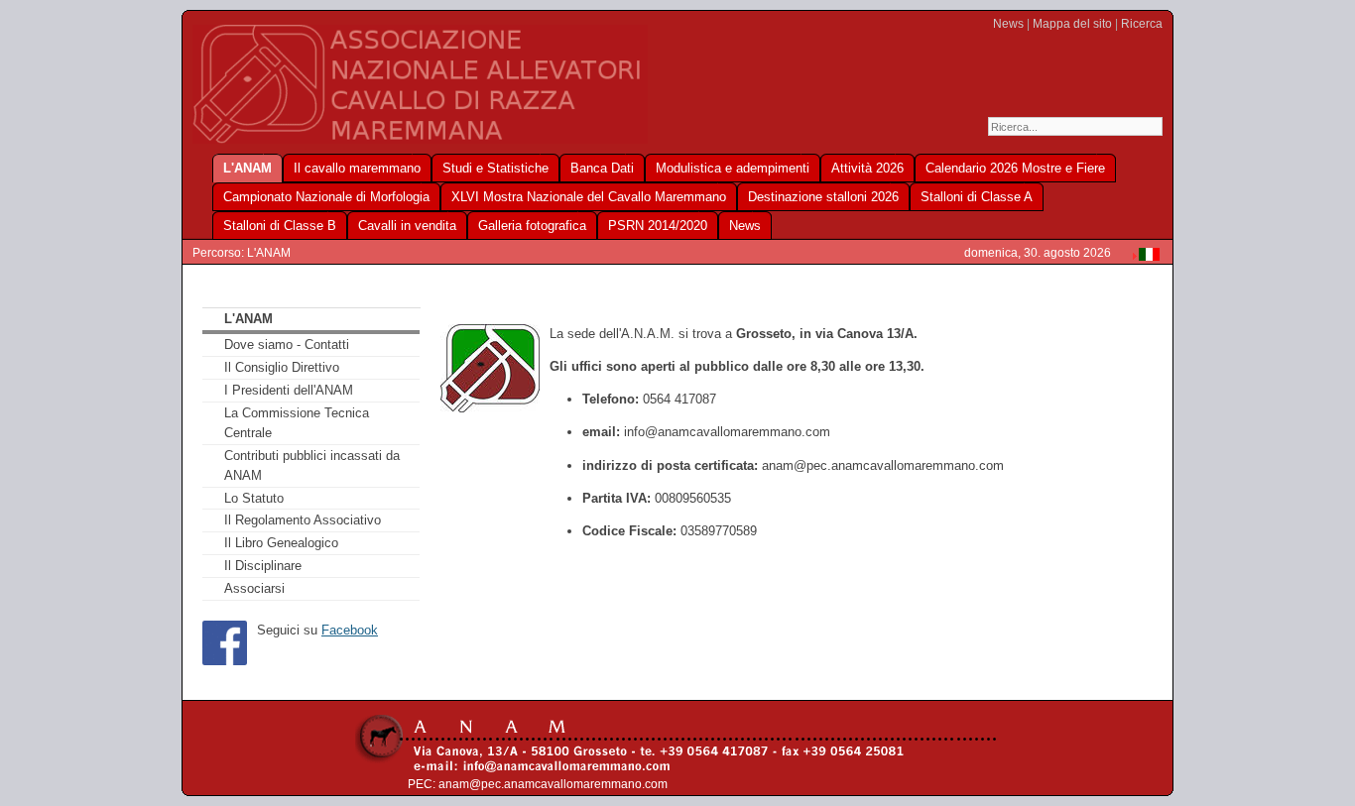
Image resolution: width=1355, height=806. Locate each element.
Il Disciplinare (263, 565)
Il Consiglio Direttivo (281, 367)
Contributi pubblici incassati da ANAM (312, 465)
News (1008, 24)
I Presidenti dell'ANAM (288, 390)
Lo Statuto (254, 498)
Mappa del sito (1072, 24)
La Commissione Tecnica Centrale (296, 422)
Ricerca (1142, 24)
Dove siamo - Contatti (286, 344)
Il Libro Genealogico (281, 542)
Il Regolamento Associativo (302, 520)
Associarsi (254, 588)
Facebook (349, 630)
